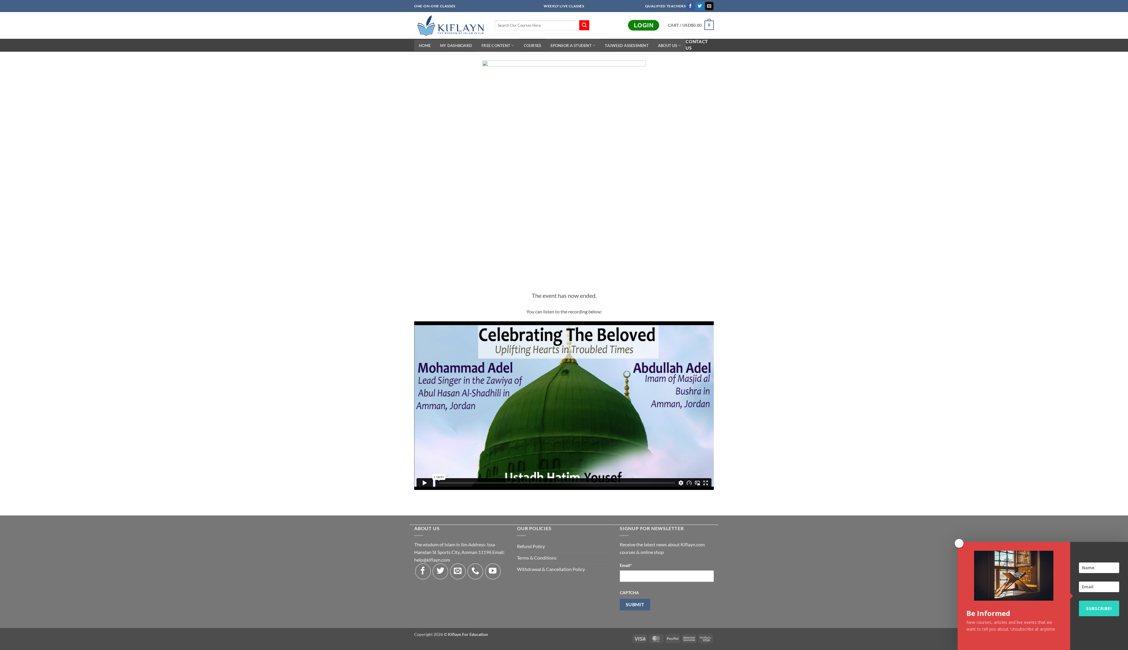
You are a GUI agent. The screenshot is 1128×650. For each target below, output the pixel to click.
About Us (667, 45)
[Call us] (475, 571)
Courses (532, 45)
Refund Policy (531, 546)
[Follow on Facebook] (690, 6)
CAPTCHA (629, 592)
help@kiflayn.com (432, 559)
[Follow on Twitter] (700, 6)
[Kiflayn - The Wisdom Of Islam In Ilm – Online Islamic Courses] (450, 25)
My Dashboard (456, 45)
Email (626, 565)
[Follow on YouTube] (493, 571)
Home (425, 45)
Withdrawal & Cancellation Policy (551, 569)
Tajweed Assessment (627, 45)
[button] (691, 25)
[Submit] (584, 25)
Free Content (495, 45)
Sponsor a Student (570, 45)
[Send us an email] (709, 6)
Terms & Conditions (537, 557)
